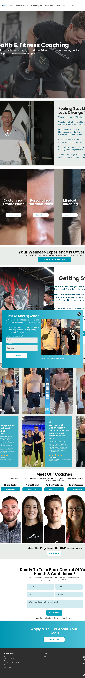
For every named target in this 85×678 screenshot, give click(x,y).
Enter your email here (14, 336)
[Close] (79, 314)
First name (10, 344)
